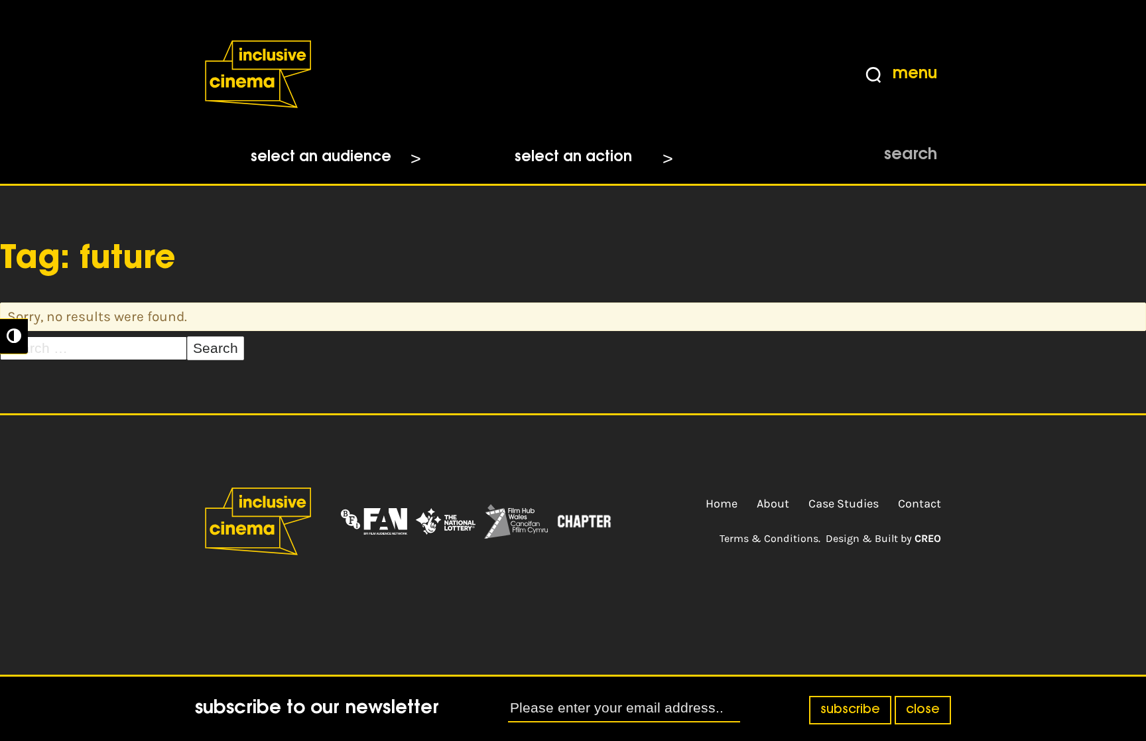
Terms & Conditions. (770, 538)
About (773, 503)
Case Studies (843, 503)
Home (721, 503)
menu (915, 74)
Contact (919, 503)
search (910, 155)
